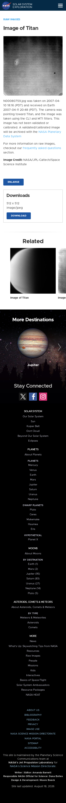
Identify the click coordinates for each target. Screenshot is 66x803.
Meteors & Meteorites (33, 617)
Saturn (33, 489)
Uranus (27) (33, 583)
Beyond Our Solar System (33, 436)
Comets (33, 627)
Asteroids (33, 622)
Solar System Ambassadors (33, 685)
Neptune (33, 499)
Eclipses (33, 441)
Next (59, 347)
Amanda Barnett (41, 772)
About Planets (33, 454)
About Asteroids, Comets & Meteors (33, 607)
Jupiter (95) (33, 574)
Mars (33, 479)
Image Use (33, 729)
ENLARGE (13, 182)
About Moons (33, 553)
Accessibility (33, 748)
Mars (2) (33, 569)
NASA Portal (33, 738)
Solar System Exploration (20, 5)
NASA (4, 5)
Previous (7, 347)
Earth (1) (33, 564)
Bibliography (33, 715)
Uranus (33, 494)
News (33, 641)
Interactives (33, 675)
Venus (33, 470)
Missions (33, 665)
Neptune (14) (33, 588)
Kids (33, 670)
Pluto (33, 509)
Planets (32, 449)
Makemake (33, 519)
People (33, 660)
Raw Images (11, 19)
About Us (33, 710)
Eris (33, 529)
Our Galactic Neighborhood (20, 14)
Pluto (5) (33, 593)
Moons (32, 548)
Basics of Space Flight (33, 680)
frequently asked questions (42, 148)
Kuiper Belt (33, 426)
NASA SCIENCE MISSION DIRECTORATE (33, 734)
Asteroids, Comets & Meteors (33, 602)
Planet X (33, 539)
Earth (33, 475)
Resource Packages (33, 690)
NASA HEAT (33, 695)
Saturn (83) (33, 578)
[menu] (60, 5)
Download (18, 216)
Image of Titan (19, 298)
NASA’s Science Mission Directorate (33, 766)
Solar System (33, 411)
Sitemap (33, 743)
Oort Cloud (33, 431)
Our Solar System (33, 416)
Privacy (33, 724)
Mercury (33, 465)
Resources (33, 651)
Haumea (33, 524)
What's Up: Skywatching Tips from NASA (33, 646)
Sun (33, 421)
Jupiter (33, 365)
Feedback (33, 720)
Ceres (33, 514)
